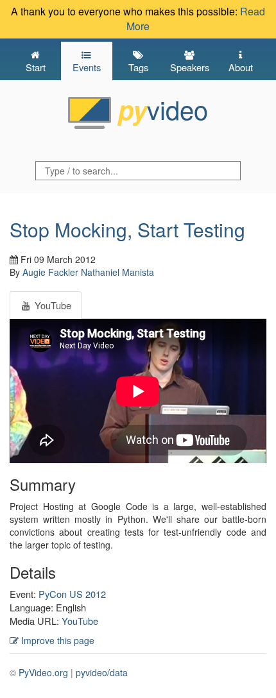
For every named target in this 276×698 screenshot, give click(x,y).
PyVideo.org (43, 672)
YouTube (80, 620)
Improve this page (56, 640)
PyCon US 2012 (72, 593)
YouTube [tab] (51, 305)
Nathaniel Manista (117, 272)
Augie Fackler (50, 272)
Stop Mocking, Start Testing (127, 229)
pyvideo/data (102, 672)
